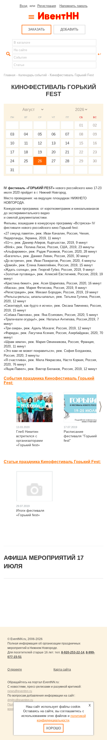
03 (12, 134)
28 (67, 161)
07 (67, 134)
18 (26, 152)
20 (53, 152)
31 (12, 170)
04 (26, 134)
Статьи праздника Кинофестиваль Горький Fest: (52, 462)
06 (53, 134)
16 (95, 143)
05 (40, 134)
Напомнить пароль (73, 6)
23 (95, 152)
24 (12, 161)
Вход (23, 6)
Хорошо (53, 728)
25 (26, 161)
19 (40, 152)
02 (95, 125)
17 (12, 152)
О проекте (14, 669)
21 (67, 152)
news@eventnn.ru (19, 691)
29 (81, 161)
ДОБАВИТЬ (69, 29)
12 (40, 143)
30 (95, 161)
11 (26, 143)
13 (53, 143)
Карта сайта (62, 669)
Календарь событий (32, 75)
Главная (9, 75)
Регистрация (46, 6)
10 (12, 143)
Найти (7, 54)
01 (81, 125)
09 (95, 134)
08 (81, 134)
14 (67, 143)
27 (53, 161)
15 (81, 143)
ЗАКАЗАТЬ (36, 29)
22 (81, 152)
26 (40, 161)
